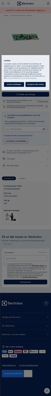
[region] (25, 73)
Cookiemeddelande (13, 78)
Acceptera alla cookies (35, 84)
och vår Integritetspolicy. (28, 78)
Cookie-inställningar (14, 84)
